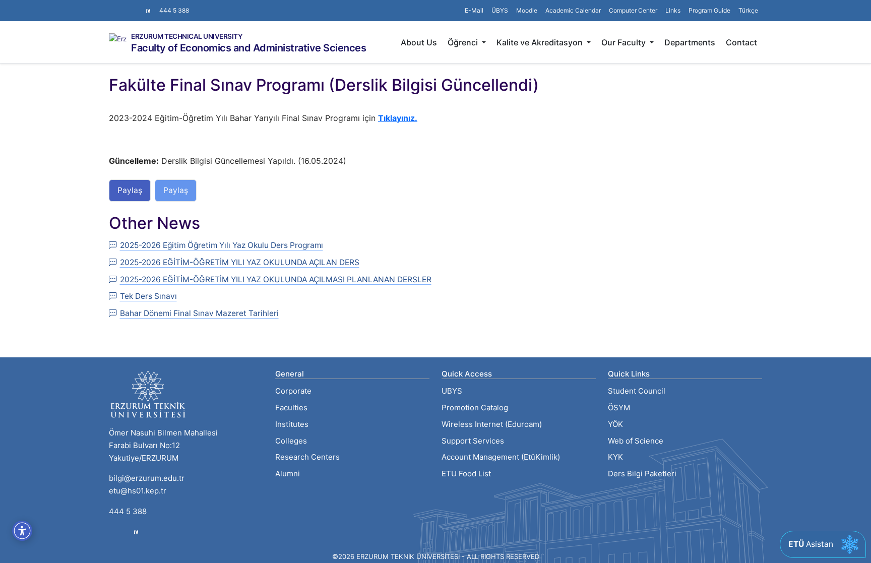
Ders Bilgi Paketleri (642, 473)
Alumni (287, 473)
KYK (615, 457)
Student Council (636, 391)
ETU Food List (466, 473)
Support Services (473, 441)
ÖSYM (619, 407)
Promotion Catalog (475, 407)
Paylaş (129, 190)
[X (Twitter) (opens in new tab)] (121, 6)
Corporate (293, 391)
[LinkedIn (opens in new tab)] (129, 6)
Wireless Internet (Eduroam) (492, 424)
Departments (689, 42)
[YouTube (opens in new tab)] (137, 6)
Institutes (291, 424)
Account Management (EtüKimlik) (501, 457)
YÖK (615, 424)
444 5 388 (174, 10)
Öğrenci (464, 42)
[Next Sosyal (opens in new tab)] (148, 11)
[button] (673, 11)
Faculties (291, 407)
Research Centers (307, 457)
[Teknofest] (136, 532)
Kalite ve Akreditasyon (540, 42)
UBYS (452, 391)
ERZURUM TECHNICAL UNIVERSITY (186, 36)
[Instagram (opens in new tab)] (113, 6)
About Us (419, 42)
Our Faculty (624, 42)
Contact (741, 42)
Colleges (291, 441)
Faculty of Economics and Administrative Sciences (248, 48)
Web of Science (635, 441)
